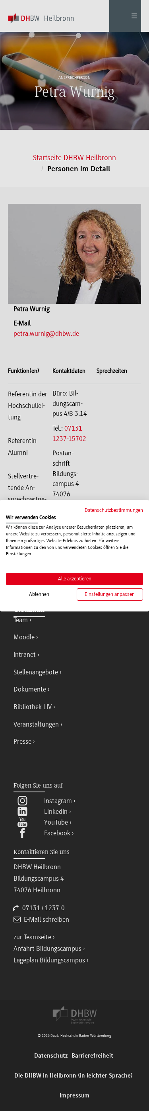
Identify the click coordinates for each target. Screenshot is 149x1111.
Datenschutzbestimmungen (114, 510)
